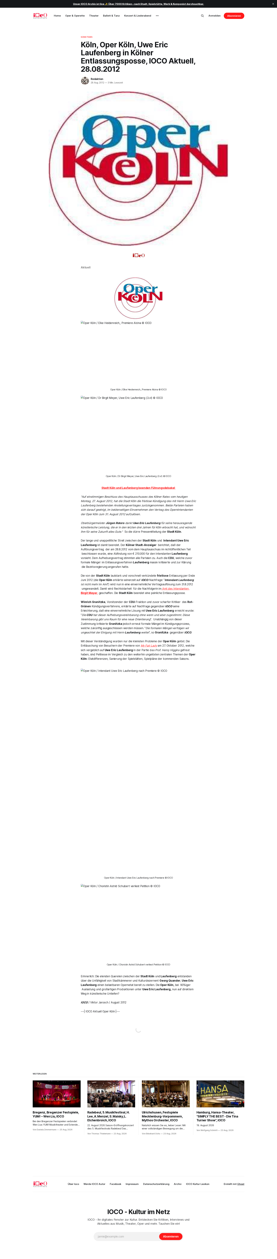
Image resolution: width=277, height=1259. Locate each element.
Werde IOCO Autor (94, 1184)
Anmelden (215, 15)
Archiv (178, 1184)
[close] (273, 3)
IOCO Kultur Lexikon (197, 1184)
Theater (94, 15)
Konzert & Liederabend (137, 15)
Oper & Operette (75, 15)
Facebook (115, 1184)
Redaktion (97, 79)
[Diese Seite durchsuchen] (202, 15)
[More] (157, 15)
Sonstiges (86, 37)
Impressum (132, 1184)
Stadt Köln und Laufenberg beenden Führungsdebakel (138, 488)
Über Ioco (73, 1184)
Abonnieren (234, 15)
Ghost (240, 1184)
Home (57, 15)
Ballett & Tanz (111, 15)
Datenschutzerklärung (156, 1184)
